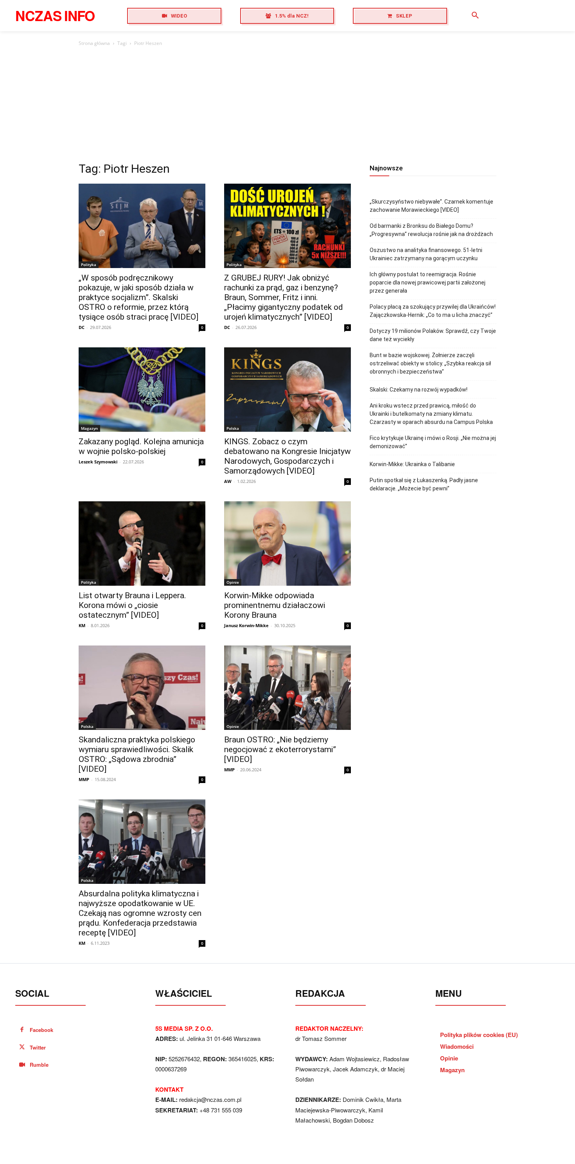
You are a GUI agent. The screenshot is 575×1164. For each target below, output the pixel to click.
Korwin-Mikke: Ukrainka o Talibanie (412, 464)
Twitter (38, 1047)
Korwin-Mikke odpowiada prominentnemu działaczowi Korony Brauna (274, 605)
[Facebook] (22, 1030)
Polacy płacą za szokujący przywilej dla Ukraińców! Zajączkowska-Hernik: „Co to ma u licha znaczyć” (433, 311)
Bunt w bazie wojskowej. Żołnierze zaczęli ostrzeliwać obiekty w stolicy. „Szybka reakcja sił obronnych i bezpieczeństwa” (430, 363)
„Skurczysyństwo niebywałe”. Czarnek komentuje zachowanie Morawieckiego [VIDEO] (431, 205)
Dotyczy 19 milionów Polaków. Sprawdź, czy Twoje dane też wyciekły (433, 335)
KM (82, 625)
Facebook (41, 1029)
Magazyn (89, 428)
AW (228, 481)
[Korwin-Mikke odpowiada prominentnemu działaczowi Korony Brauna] (287, 543)
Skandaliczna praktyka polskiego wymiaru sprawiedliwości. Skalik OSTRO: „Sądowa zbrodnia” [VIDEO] (137, 754)
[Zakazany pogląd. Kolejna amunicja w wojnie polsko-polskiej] (142, 389)
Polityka (88, 264)
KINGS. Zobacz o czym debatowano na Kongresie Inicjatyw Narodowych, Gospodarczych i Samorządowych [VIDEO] (287, 456)
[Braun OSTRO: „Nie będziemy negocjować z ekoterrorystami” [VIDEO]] (287, 687)
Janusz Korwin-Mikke (246, 625)
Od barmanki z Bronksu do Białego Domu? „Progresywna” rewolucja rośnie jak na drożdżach (431, 230)
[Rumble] (22, 1065)
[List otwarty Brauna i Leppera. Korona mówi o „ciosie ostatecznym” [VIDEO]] (142, 543)
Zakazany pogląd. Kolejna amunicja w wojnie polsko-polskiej (141, 446)
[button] (475, 15)
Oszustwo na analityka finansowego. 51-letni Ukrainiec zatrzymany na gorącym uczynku (426, 254)
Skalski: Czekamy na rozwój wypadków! (418, 389)
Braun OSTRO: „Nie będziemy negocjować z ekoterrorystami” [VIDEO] (280, 749)
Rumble (39, 1064)
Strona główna (94, 43)
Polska (232, 428)
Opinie (232, 582)
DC (81, 327)
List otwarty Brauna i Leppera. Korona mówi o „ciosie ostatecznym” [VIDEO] (132, 605)
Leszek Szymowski (98, 462)
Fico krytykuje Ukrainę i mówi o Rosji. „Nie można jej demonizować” (433, 442)
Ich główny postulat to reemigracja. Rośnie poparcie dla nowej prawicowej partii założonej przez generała (427, 282)
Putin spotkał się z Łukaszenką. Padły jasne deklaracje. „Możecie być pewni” (424, 484)
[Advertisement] (287, 106)
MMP (84, 779)
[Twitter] (22, 1048)
